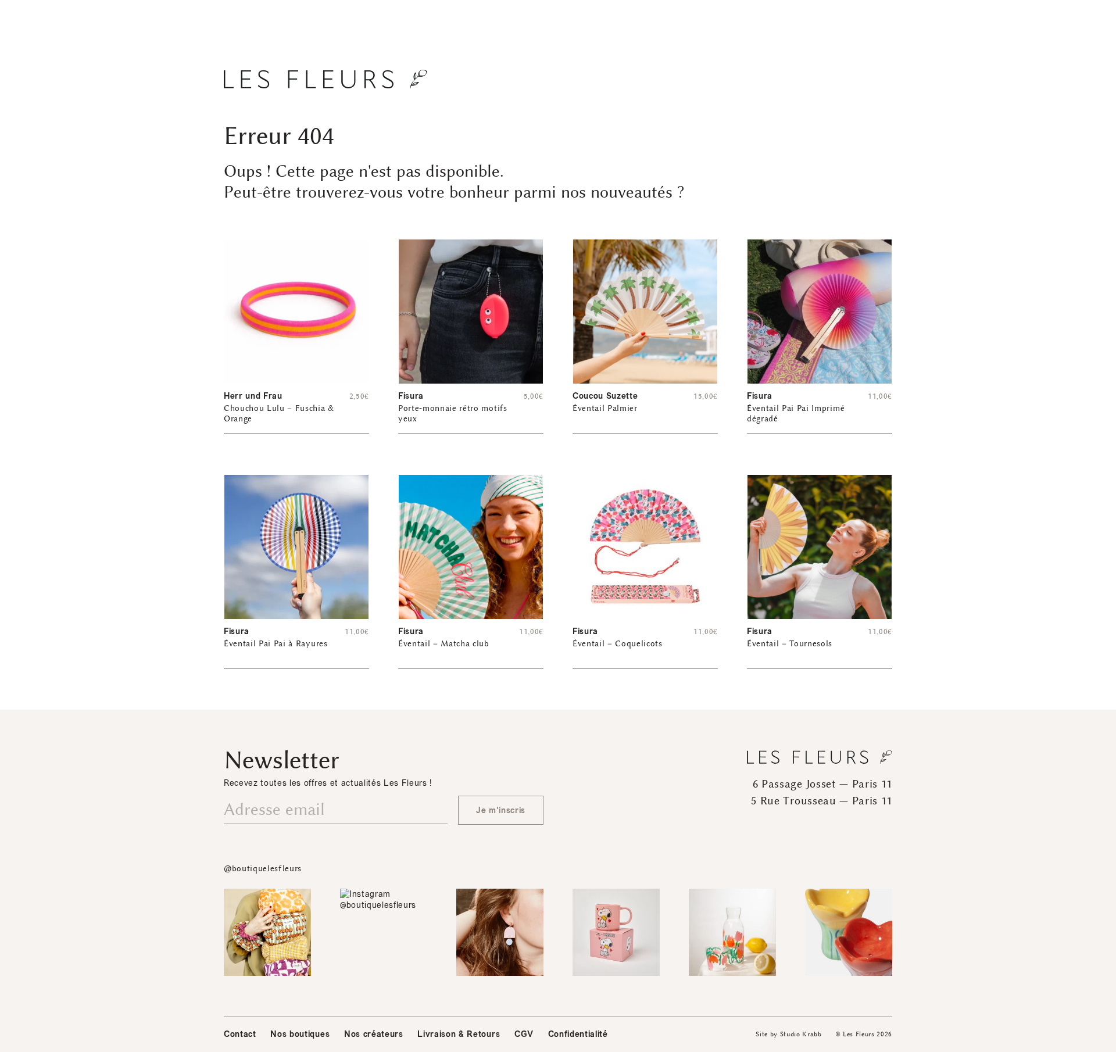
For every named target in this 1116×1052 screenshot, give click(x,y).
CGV (524, 1034)
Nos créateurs (373, 1034)
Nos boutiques (300, 1034)
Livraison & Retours (458, 1034)
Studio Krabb (801, 1034)
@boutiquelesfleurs (263, 869)
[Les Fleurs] (325, 79)
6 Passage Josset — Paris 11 (822, 784)
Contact (240, 1034)
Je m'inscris (500, 810)
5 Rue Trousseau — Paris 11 (821, 801)
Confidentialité (578, 1034)
